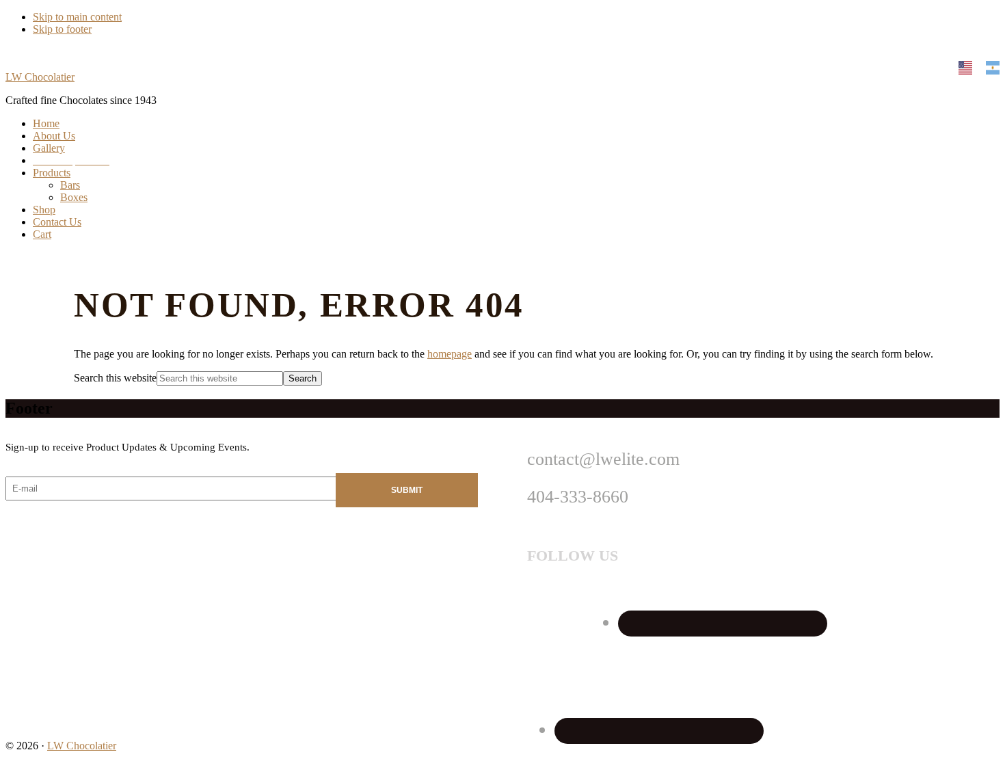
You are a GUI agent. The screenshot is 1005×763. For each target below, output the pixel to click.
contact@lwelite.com (603, 459)
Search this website (115, 378)
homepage (449, 354)
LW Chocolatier (40, 77)
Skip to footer (62, 29)
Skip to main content (77, 17)
